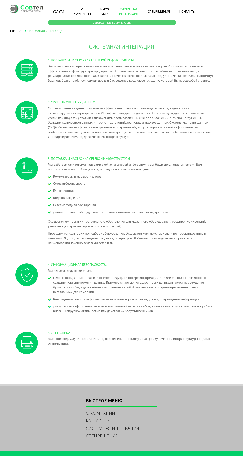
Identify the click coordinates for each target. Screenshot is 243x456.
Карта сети (105, 11)
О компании (82, 11)
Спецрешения (159, 11)
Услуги (58, 11)
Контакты (187, 11)
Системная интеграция (128, 11)
